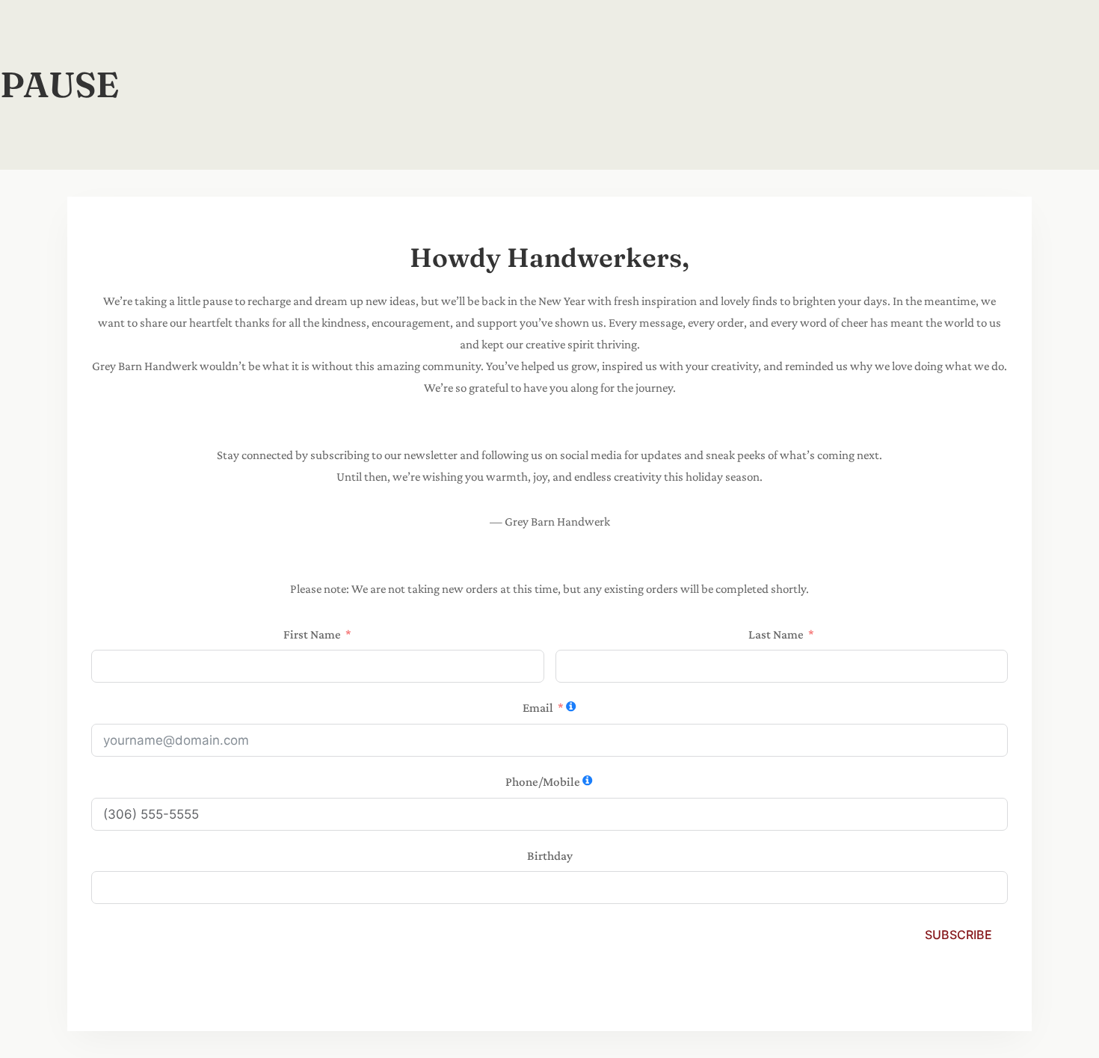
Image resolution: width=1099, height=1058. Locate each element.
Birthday (550, 856)
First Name (312, 634)
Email (538, 708)
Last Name (776, 634)
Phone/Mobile (542, 782)
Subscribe (958, 934)
